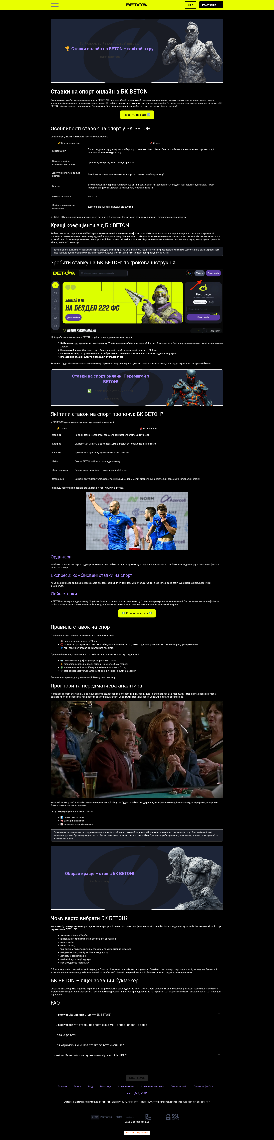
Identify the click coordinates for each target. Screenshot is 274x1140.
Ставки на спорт (111, 398)
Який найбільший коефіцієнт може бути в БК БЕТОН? (90, 1055)
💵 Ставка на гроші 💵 (137, 613)
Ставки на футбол (203, 1086)
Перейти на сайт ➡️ (137, 114)
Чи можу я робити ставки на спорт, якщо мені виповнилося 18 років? (101, 1025)
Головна (62, 1086)
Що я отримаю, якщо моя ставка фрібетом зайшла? (89, 1045)
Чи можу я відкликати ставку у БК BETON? (82, 1014)
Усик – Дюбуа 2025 (137, 1093)
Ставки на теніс (179, 1086)
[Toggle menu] (55, 4)
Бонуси (77, 1086)
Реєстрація (209, 4)
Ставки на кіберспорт (152, 1086)
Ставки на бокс (126, 1086)
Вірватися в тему (109, 56)
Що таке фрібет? (65, 1035)
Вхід (190, 4)
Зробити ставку (99, 881)
